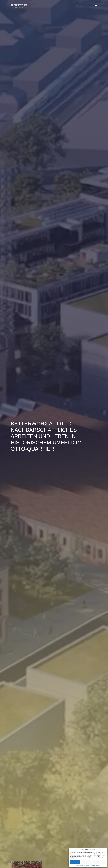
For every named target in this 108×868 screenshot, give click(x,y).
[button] (105, 849)
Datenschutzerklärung (80, 865)
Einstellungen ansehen (99, 862)
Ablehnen (86, 862)
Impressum (98, 865)
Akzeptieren (75, 862)
